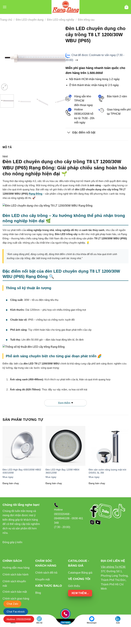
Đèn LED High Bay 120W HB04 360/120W (62, 471)
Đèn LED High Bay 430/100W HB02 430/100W (22, 471)
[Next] (60, 58)
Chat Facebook (16, 611)
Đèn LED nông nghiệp (60, 19)
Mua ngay (8, 477)
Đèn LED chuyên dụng (29, 19)
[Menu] (5, 7)
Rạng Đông (35, 193)
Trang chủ (6, 19)
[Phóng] (4, 87)
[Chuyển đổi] (69, 133)
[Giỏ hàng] (126, 7)
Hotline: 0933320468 (19, 619)
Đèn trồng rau (86, 19)
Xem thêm (64, 402)
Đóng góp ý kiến (12, 542)
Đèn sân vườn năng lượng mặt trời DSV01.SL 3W (107, 471)
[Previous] (6, 58)
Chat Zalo (12, 603)
